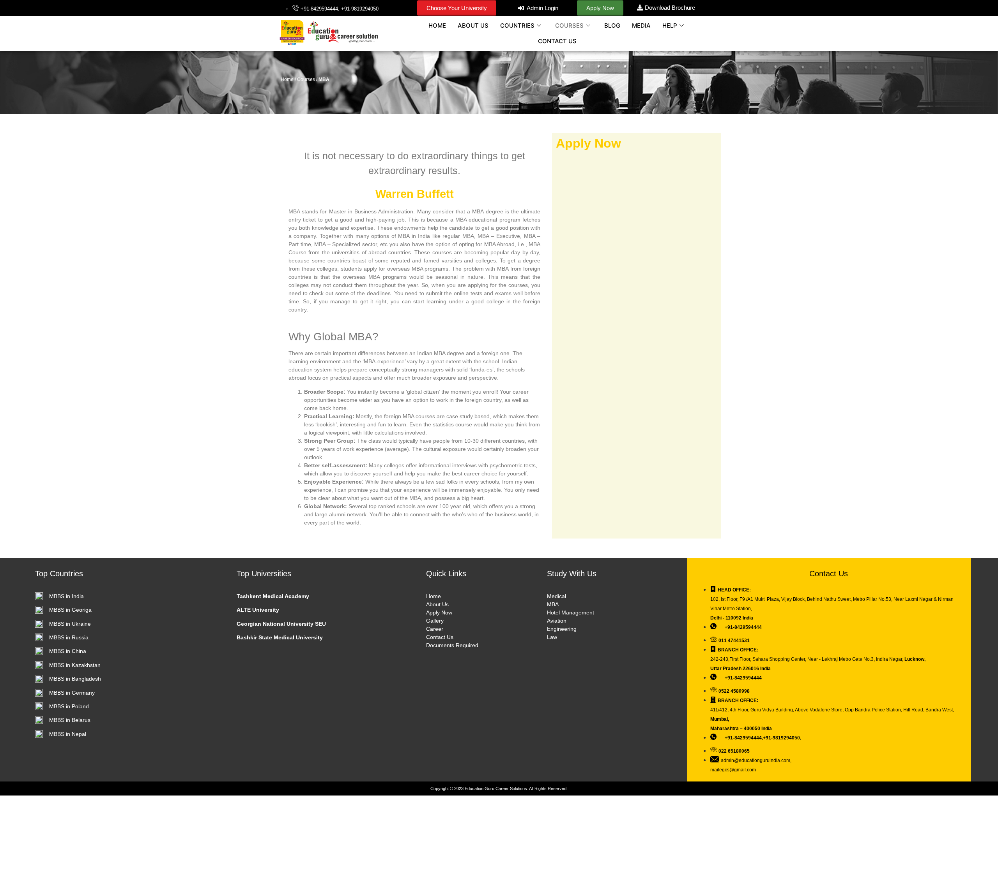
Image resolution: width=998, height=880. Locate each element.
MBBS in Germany (72, 693)
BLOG (612, 25)
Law (552, 637)
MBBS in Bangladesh (75, 679)
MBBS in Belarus (69, 720)
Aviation (556, 621)
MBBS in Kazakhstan (75, 665)
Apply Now (439, 612)
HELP (669, 25)
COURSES (569, 25)
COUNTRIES (517, 25)
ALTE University (258, 610)
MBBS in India (66, 596)
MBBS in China (67, 651)
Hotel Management (570, 612)
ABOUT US (473, 25)
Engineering (562, 629)
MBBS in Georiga (70, 610)
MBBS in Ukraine (70, 624)
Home (433, 596)
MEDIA (641, 25)
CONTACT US (557, 41)
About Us (437, 604)
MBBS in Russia (68, 637)
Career (434, 629)
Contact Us (439, 637)
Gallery (435, 621)
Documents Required (452, 645)
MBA (553, 604)
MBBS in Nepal (67, 734)
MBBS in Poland (69, 706)
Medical (556, 596)
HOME (437, 25)
